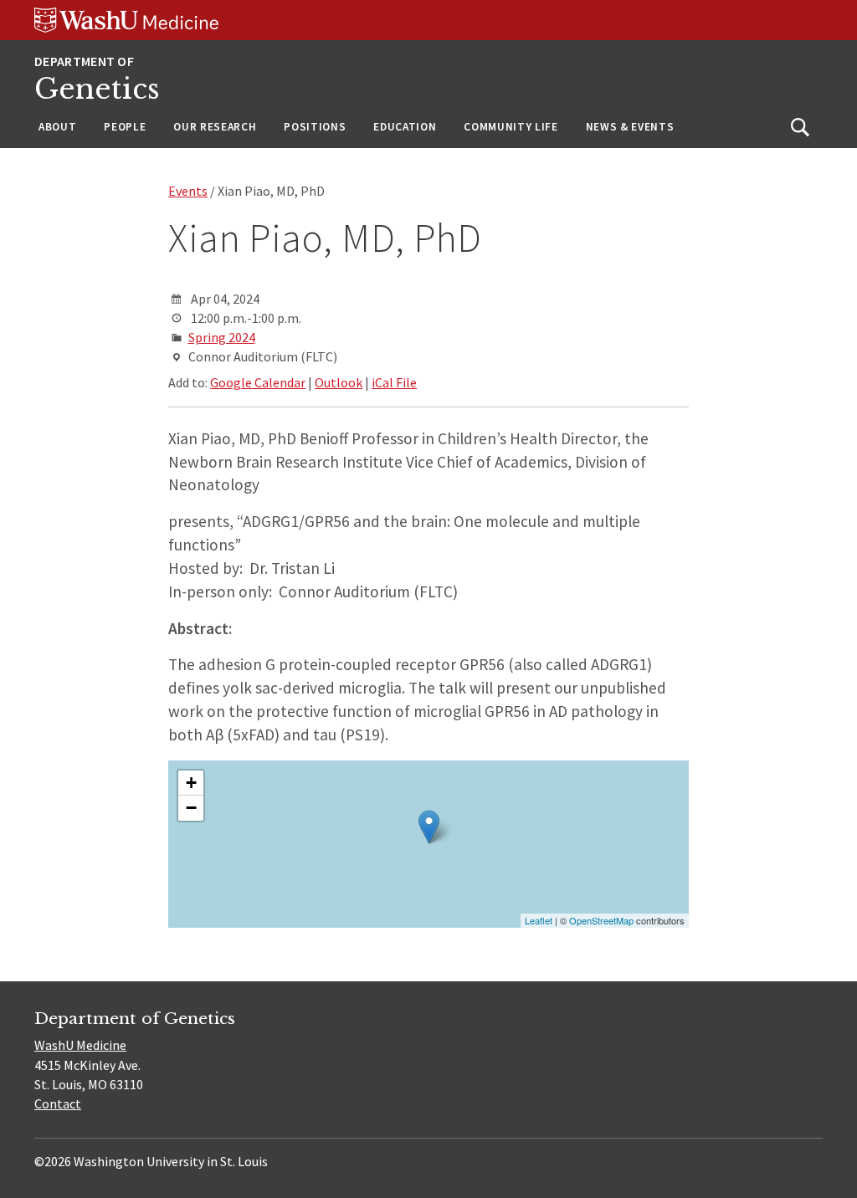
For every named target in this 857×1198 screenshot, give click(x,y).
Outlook (338, 382)
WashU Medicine (80, 1045)
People (125, 127)
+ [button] (191, 782)
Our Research (214, 127)
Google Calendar (257, 382)
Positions (315, 127)
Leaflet (538, 920)
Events (188, 190)
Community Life (510, 127)
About (57, 127)
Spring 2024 (221, 337)
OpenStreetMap (601, 920)
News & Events (630, 127)
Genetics (97, 89)
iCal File (394, 382)
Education (404, 127)
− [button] (191, 807)
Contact (57, 1103)
